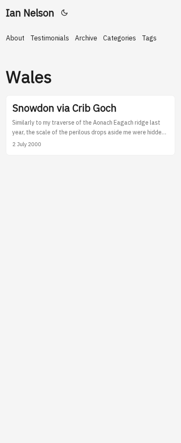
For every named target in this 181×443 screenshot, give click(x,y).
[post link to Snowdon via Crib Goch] (90, 125)
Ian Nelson (30, 12)
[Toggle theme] (64, 12)
